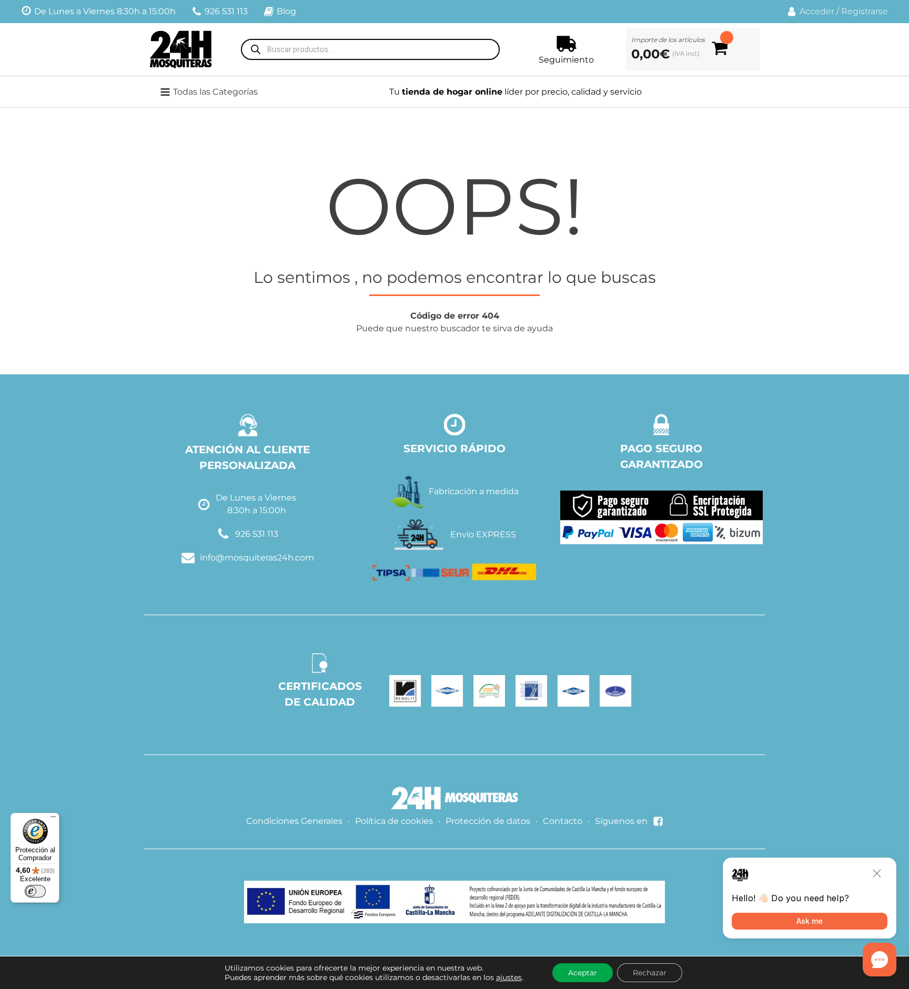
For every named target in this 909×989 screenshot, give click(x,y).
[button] (215, 92)
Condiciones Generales (294, 821)
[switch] (35, 891)
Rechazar (649, 972)
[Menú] (53, 819)
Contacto (562, 821)
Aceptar (582, 972)
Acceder (817, 11)
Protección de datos (488, 821)
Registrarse (864, 11)
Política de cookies (394, 821)
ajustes (509, 977)
